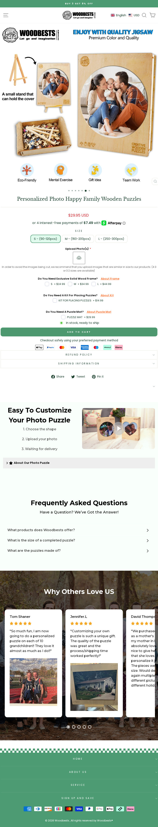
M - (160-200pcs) (78, 239)
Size (79, 231)
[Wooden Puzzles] (79, 15)
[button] (125, 15)
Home (78, 759)
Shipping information (79, 363)
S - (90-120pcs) (45, 239)
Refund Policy (79, 354)
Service (78, 785)
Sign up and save (78, 798)
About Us (78, 772)
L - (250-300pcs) (111, 239)
